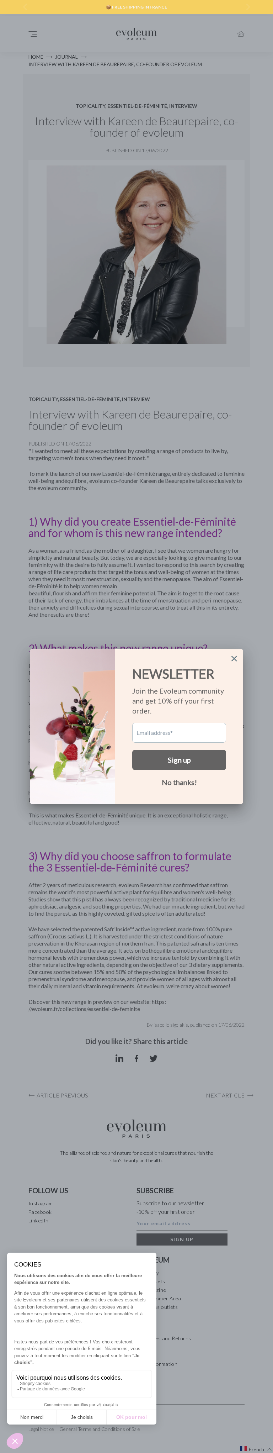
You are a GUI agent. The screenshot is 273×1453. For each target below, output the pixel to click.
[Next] (247, 7)
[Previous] (25, 7)
